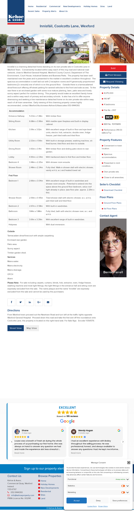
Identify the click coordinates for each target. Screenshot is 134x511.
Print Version (114, 75)
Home (30, 6)
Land (110, 6)
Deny (98, 500)
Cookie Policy (92, 506)
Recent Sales (34, 11)
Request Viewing (114, 81)
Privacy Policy (103, 506)
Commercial (54, 6)
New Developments (72, 6)
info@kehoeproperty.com (22, 495)
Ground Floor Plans (112, 203)
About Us (63, 11)
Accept (77, 500)
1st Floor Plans (110, 208)
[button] (128, 462)
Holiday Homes (90, 6)
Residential (41, 6)
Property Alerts (49, 11)
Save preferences (120, 500)
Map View (32, 328)
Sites (102, 6)
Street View (16, 328)
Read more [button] (19, 453)
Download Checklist (113, 190)
